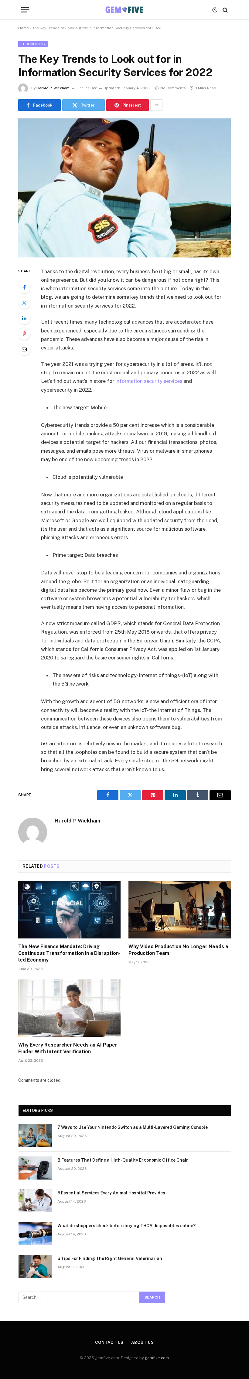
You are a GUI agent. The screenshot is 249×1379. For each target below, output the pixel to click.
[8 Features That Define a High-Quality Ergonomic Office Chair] (35, 1168)
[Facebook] (24, 287)
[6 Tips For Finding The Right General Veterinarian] (35, 1266)
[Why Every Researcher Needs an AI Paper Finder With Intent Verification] (69, 1008)
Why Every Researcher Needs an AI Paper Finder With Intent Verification (67, 1048)
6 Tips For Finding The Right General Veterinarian (109, 1258)
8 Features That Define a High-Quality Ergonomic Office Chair (122, 1160)
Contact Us (109, 1342)
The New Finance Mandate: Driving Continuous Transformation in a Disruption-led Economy (69, 953)
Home (23, 28)
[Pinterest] (24, 334)
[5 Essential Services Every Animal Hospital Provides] (35, 1200)
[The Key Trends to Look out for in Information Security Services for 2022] (124, 187)
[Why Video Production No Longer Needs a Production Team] (179, 910)
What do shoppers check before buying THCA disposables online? (126, 1225)
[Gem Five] (124, 10)
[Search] (224, 10)
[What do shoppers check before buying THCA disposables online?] (35, 1233)
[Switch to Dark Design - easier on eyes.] (215, 10)
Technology (33, 44)
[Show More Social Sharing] (156, 105)
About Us (142, 1342)
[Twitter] (24, 303)
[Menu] (25, 10)
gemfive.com (157, 1358)
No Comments (173, 88)
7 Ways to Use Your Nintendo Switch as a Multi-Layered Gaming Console (132, 1127)
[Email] (24, 349)
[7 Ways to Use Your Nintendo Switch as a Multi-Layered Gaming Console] (35, 1135)
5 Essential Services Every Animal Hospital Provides (111, 1192)
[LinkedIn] (24, 318)
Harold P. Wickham (53, 88)
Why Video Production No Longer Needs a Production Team (178, 950)
